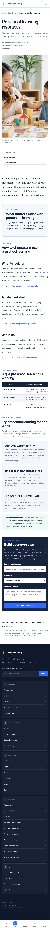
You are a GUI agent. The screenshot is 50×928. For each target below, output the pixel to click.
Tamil (6, 790)
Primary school (9, 734)
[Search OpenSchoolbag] (39, 3)
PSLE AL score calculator (13, 822)
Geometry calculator (11, 846)
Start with (8, 575)
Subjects (7, 696)
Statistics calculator (11, 851)
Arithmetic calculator (12, 834)
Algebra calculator (11, 840)
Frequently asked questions (14, 884)
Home (4, 13)
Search (43, 673)
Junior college (9, 746)
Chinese (7, 778)
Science (7, 772)
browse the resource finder (26, 357)
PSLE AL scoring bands (12, 828)
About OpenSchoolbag (12, 872)
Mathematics (9, 761)
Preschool (8, 728)
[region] (25, 396)
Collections (8, 702)
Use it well (7, 167)
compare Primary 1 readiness (27, 324)
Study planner (9, 811)
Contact (7, 890)
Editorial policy (9, 878)
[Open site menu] (45, 3)
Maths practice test (11, 857)
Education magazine (11, 707)
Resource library (10, 713)
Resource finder (10, 805)
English (6, 767)
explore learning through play (27, 286)
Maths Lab (8, 817)
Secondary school (10, 740)
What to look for (9, 157)
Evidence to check (11, 586)
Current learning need (12, 564)
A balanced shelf (10, 162)
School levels (12, 13)
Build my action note (25, 605)
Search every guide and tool (12, 668)
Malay (6, 784)
